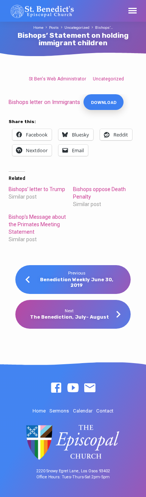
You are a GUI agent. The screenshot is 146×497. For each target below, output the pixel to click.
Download (103, 102)
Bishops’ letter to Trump (37, 189)
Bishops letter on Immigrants (44, 102)
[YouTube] (73, 388)
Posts (54, 27)
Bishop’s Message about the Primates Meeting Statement (37, 224)
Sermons (59, 411)
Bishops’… (104, 27)
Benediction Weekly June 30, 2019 (76, 282)
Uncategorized (76, 27)
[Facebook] (56, 388)
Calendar (82, 411)
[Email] (90, 388)
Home (38, 27)
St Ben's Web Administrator (57, 79)
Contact (104, 411)
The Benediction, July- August (69, 317)
